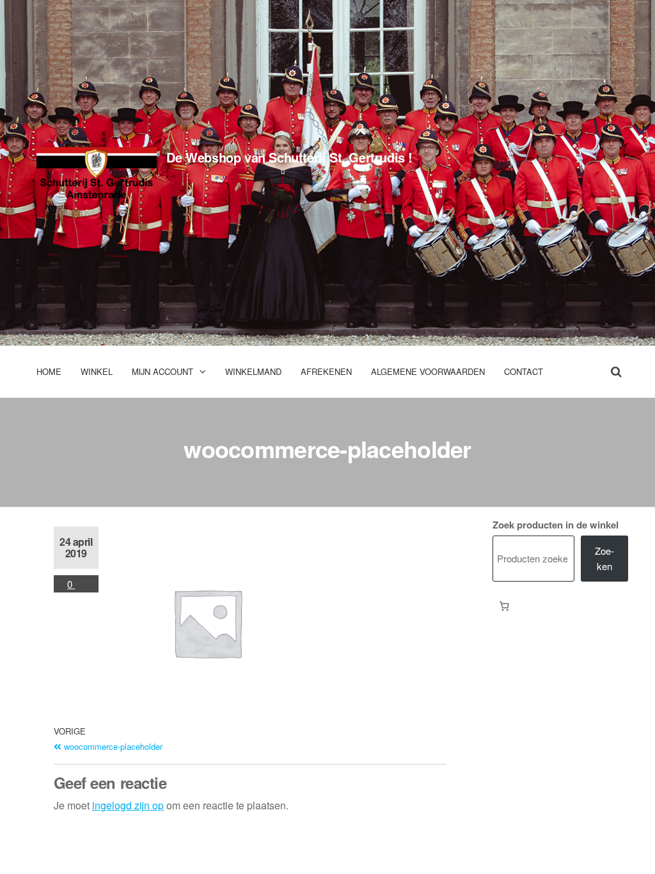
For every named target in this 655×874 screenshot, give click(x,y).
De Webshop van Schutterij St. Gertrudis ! (289, 157)
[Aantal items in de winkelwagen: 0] (505, 606)
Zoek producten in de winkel (556, 525)
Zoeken (604, 558)
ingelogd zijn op (128, 805)
